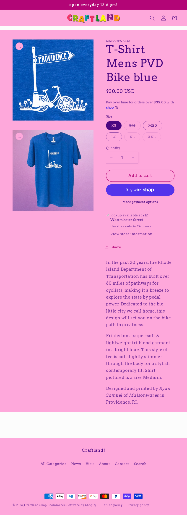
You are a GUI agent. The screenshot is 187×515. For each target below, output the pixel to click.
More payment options (140, 202)
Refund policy (111, 505)
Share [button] (116, 247)
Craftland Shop (35, 505)
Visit (90, 464)
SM (134, 126)
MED (152, 125)
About (104, 464)
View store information (131, 234)
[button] (10, 18)
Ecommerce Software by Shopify (72, 505)
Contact (122, 464)
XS (113, 125)
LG (114, 137)
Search (140, 464)
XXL (154, 137)
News (76, 464)
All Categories (53, 464)
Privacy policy (138, 505)
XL (135, 137)
